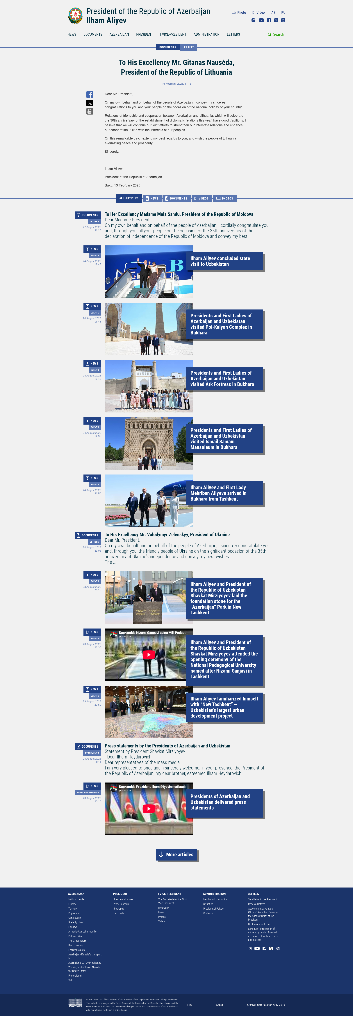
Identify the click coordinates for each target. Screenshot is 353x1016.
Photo (241, 12)
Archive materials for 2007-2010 (266, 1004)
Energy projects (76, 950)
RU (283, 12)
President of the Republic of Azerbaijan (148, 11)
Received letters (256, 904)
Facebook (269, 20)
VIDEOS (204, 198)
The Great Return (77, 940)
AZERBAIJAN (119, 34)
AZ (273, 12)
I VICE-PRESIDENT (173, 34)
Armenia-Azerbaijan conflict (82, 931)
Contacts (208, 913)
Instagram (253, 20)
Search (278, 34)
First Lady (118, 913)
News (161, 912)
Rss (283, 20)
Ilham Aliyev (106, 20)
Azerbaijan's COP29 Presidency (84, 962)
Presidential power (123, 899)
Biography (118, 908)
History (72, 904)
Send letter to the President (262, 899)
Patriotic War (75, 936)
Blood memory (75, 945)
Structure (208, 904)
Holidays (72, 927)
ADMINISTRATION (207, 34)
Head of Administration (215, 899)
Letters (189, 47)
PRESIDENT (144, 34)
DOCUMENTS (92, 34)
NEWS (71, 34)
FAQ (189, 1004)
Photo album (74, 975)
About (219, 1004)
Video (260, 12)
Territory (72, 908)
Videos (161, 921)
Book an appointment (259, 924)
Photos (162, 917)
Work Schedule (121, 904)
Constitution (74, 917)
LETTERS (233, 34)
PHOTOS (227, 198)
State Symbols (75, 922)
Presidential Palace (213, 908)
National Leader (76, 899)
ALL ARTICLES (129, 198)
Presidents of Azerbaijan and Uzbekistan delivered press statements (220, 802)
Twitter (276, 20)
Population (73, 913)
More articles (179, 855)
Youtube (261, 20)
